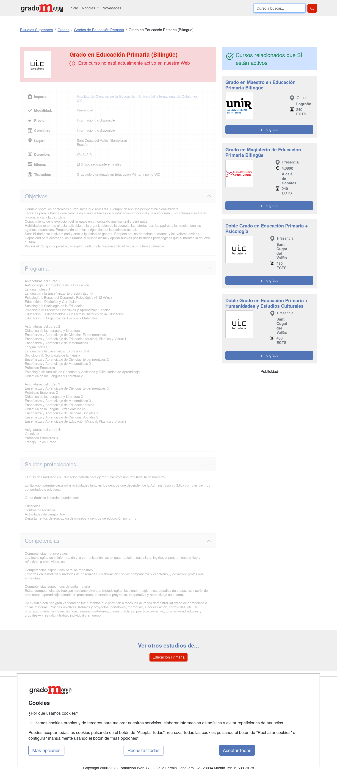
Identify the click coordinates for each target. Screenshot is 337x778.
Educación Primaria (168, 657)
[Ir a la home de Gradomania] (42, 8)
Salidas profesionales (50, 464)
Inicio (73, 8)
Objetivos (36, 196)
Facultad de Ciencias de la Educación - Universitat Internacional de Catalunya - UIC (138, 98)
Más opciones (46, 750)
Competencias (42, 540)
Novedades (111, 8)
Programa (37, 268)
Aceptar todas (237, 750)
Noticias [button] (89, 8)
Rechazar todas (143, 750)
